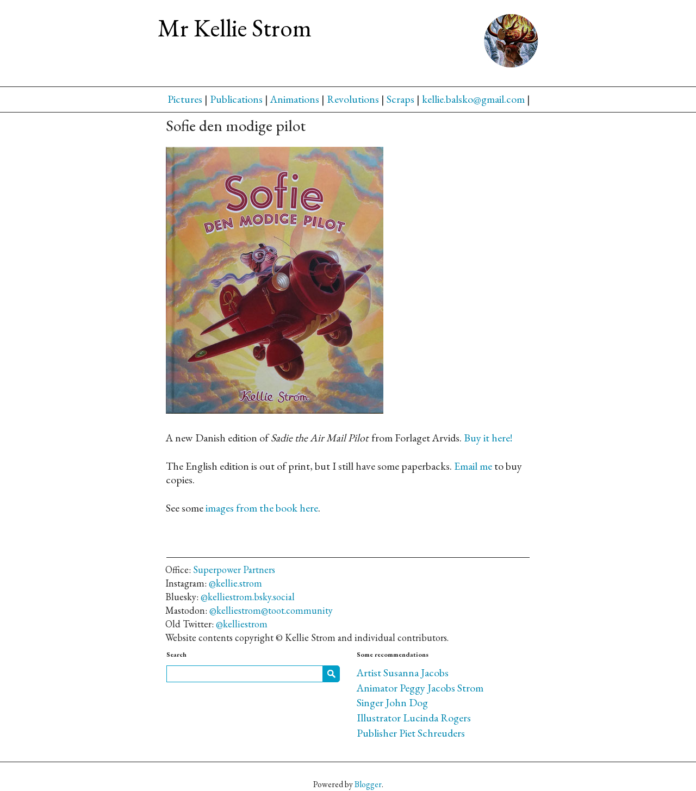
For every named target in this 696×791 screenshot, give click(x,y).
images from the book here (262, 508)
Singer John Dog (392, 702)
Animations (294, 99)
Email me (473, 466)
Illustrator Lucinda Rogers (414, 718)
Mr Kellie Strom (235, 27)
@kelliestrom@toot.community (271, 610)
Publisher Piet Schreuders (411, 733)
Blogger (368, 784)
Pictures (184, 99)
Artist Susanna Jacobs (403, 672)
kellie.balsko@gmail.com (473, 99)
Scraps (400, 99)
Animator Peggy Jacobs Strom (420, 688)
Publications (236, 99)
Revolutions (353, 99)
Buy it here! (488, 438)
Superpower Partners (234, 569)
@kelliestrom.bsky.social (248, 596)
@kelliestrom (242, 624)
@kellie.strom (235, 583)
